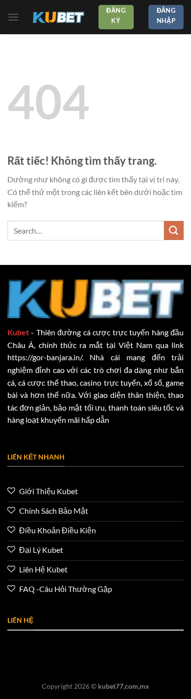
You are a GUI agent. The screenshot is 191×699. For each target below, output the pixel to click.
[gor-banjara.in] (58, 17)
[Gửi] (174, 230)
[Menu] (13, 17)
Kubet (18, 332)
